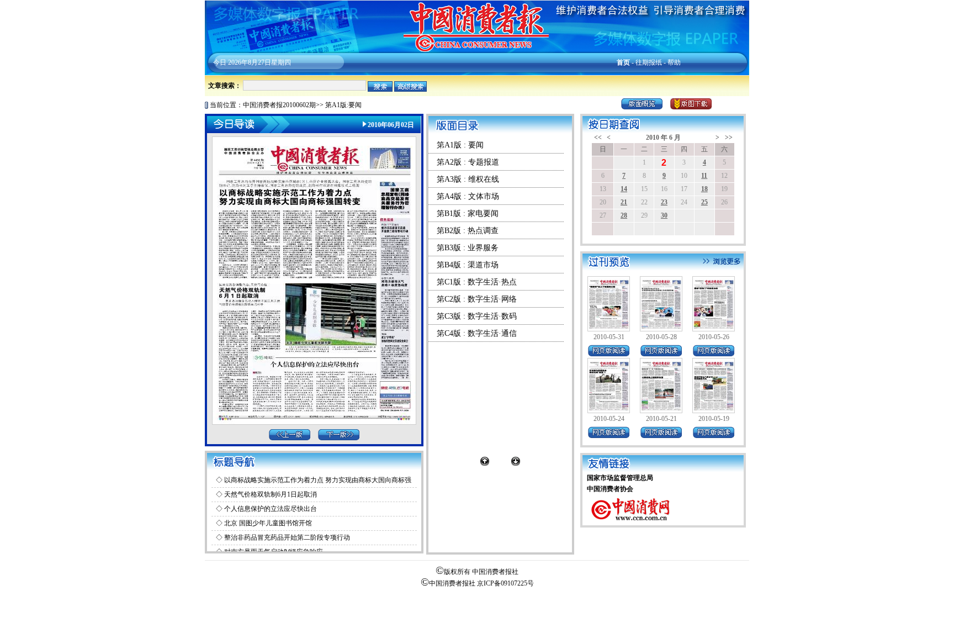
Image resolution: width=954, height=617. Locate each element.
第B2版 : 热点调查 (468, 230)
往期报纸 (648, 62)
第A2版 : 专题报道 (468, 162)
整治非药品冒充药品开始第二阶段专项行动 (287, 537)
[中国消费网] (631, 523)
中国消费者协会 (610, 489)
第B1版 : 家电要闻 (468, 213)
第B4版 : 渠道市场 (468, 265)
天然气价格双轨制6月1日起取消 (270, 494)
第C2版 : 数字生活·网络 (477, 299)
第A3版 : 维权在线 (468, 179)
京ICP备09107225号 (505, 583)
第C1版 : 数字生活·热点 (477, 282)
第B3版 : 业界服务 (468, 248)
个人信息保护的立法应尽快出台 (270, 509)
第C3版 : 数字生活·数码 (477, 316)
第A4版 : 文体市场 (468, 196)
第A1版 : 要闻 (460, 145)
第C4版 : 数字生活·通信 (477, 333)
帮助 (674, 62)
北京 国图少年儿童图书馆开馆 (268, 523)
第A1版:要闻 (343, 105)
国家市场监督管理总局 (620, 478)
